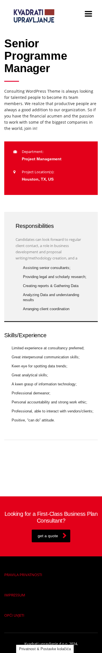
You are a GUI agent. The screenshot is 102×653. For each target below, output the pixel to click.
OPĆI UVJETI (14, 615)
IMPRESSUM (14, 595)
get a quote (48, 536)
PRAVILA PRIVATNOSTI (23, 574)
